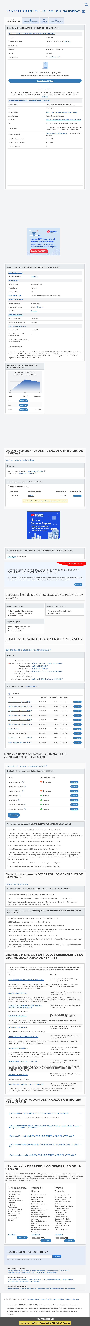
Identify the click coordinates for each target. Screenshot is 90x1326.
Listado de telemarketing (38, 1270)
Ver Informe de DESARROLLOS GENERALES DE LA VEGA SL (45, 1323)
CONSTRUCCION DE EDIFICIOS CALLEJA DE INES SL (26, 980)
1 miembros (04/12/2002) (35, 471)
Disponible (34, 277)
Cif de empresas (26, 1270)
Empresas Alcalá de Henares (28, 1288)
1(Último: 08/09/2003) (39, 666)
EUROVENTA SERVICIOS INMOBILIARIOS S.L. (23, 1037)
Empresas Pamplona (43, 1288)
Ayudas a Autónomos (52, 1270)
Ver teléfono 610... (55, 57)
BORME (43, 1272)
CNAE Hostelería (34, 1281)
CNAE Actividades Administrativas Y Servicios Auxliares (58, 1279)
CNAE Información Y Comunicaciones (18, 1281)
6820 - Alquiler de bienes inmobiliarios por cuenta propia (63, 120)
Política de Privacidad (46, 1299)
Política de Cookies (58, 1299)
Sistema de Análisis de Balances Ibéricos (19, 1272)
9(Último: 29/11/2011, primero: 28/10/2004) (47, 671)
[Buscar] (86, 4)
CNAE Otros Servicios (35, 1279)
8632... (48, 112)
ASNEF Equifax (36, 1272)
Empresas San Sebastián (57, 1288)
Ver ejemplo (12, 1234)
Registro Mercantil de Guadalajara (56, 133)
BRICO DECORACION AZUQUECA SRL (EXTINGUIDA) (25, 1084)
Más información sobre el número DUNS (64, 112)
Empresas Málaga (70, 1288)
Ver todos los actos (31, 686)
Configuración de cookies (72, 1299)
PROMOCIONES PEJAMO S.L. (18, 1048)
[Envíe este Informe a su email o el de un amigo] (83, 11)
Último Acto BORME (14, 296)
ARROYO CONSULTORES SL (17, 993)
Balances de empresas (14, 1270)
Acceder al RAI (64, 1270)
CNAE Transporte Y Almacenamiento (18, 1279)
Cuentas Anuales (51, 1272)
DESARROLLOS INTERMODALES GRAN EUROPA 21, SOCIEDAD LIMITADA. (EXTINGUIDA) (25, 1006)
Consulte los (44, 501)
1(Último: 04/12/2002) (39, 668)
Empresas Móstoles (13, 1288)
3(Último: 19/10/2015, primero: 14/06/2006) (47, 679)
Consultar (40, 307)
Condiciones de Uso (33, 1299)
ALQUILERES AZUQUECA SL (17, 1027)
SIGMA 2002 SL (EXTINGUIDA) (18, 1075)
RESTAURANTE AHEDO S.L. (17, 1016)
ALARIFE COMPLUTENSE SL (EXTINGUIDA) (22, 1061)
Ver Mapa (67, 42)
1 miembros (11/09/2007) (26, 473)
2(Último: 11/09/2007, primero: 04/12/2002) (47, 663)
